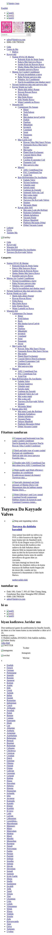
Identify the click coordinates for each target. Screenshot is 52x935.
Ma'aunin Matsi (30, 205)
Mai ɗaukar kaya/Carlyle (34, 117)
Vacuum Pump (29, 217)
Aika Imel (5, 643)
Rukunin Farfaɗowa (32, 212)
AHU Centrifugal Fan (33, 170)
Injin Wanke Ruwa (26, 99)
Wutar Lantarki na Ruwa (28, 102)
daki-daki (24, 580)
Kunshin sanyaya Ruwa (28, 69)
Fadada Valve (29, 180)
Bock (25, 114)
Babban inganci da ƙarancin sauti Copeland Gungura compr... (26, 500)
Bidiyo (15, 52)
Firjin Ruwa (23, 94)
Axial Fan (27, 175)
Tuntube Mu (12, 232)
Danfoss (27, 122)
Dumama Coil (29, 162)
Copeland (27, 130)
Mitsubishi (27, 124)
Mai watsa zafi (29, 197)
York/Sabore (28, 112)
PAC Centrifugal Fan (32, 172)
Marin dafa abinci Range (28, 89)
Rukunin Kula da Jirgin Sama (31, 59)
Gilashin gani (29, 185)
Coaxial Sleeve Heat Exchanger (32, 156)
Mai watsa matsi (30, 195)
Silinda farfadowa (31, 215)
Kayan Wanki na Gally (22, 87)
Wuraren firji (17, 104)
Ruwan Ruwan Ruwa (27, 92)
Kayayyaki (11, 54)
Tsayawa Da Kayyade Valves (36, 200)
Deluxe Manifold (30, 220)
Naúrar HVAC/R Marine (23, 57)
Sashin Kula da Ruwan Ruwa (31, 64)
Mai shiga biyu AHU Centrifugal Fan (28, 465)
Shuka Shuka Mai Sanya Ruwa (31, 67)
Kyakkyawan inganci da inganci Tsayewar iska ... (26, 476)
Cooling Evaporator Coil (34, 160)
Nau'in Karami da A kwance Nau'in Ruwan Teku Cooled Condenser (27, 444)
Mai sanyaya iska (30, 165)
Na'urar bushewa (30, 182)
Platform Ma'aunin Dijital (34, 222)
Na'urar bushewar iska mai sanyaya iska (29, 84)
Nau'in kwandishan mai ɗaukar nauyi (34, 82)
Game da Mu (12, 49)
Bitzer (26, 109)
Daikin (26, 119)
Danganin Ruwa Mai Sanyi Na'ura (33, 351)
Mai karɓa (27, 150)
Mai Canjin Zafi (25, 140)
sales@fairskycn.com (16, 599)
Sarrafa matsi (29, 187)
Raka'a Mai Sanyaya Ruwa (30, 62)
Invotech (27, 127)
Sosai (25, 132)
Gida (9, 47)
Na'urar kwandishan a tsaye (30, 74)
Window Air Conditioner (29, 79)
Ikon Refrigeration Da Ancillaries (32, 177)
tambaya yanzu (7, 635)
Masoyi (21, 167)
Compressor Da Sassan (28, 107)
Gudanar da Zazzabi (32, 190)
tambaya (16, 580)
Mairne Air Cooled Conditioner (26, 72)
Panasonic (27, 135)
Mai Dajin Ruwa (25, 97)
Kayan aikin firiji (25, 207)
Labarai (10, 227)
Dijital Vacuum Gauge (33, 225)
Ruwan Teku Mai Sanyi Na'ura (37, 142)
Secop (26, 137)
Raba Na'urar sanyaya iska (29, 77)
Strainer (26, 202)
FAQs (9, 230)
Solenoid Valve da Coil (33, 192)
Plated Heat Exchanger (33, 152)
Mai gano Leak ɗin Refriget (35, 210)
